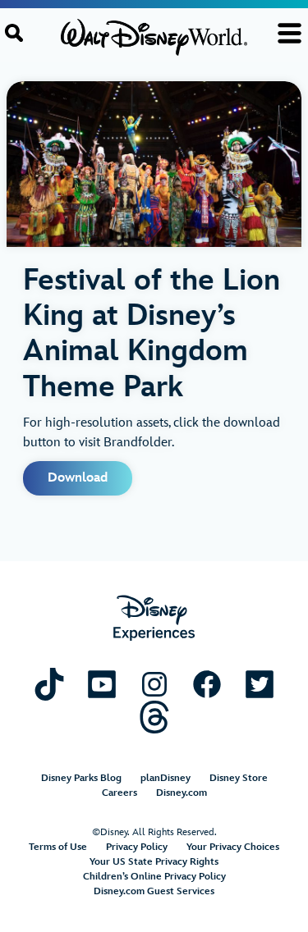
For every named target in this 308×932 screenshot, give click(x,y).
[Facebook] (207, 684)
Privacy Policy (137, 847)
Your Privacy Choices (232, 847)
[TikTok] (49, 684)
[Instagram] (154, 684)
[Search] (14, 33)
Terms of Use (58, 847)
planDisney (165, 778)
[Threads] (154, 716)
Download (78, 478)
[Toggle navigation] (289, 33)
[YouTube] (101, 684)
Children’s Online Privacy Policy (154, 876)
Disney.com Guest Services (154, 891)
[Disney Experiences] (154, 618)
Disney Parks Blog (81, 778)
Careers (119, 793)
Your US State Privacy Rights (154, 862)
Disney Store (238, 778)
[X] (259, 684)
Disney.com (181, 793)
